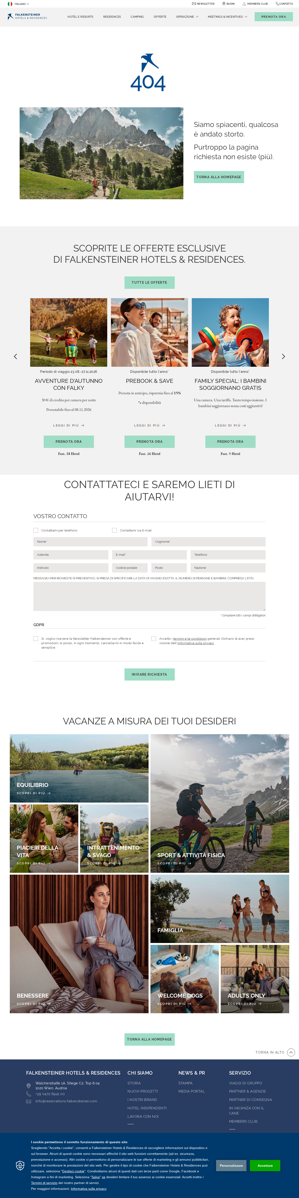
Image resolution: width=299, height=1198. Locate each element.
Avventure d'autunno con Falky (69, 384)
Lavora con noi (143, 1116)
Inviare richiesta (149, 674)
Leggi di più (66, 425)
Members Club (243, 1121)
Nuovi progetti (143, 1091)
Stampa (185, 1083)
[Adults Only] (255, 979)
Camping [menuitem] (137, 16)
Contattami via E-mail (136, 530)
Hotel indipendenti (147, 1108)
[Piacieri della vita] (44, 838)
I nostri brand (142, 1100)
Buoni (231, 3)
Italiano (20, 4)
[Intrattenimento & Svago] (114, 838)
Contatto (286, 3)
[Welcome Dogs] (184, 979)
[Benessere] (79, 944)
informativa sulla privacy (196, 643)
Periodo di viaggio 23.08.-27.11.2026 (68, 372)
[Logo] (27, 16)
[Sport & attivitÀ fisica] (219, 803)
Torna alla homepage (218, 177)
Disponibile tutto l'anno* (149, 372)
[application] (149, 1165)
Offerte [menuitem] (160, 16)
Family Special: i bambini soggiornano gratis (230, 384)
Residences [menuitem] (112, 16)
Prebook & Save (149, 380)
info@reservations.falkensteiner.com (66, 1101)
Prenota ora (69, 442)
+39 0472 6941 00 (50, 1094)
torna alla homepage (149, 1039)
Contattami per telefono (59, 530)
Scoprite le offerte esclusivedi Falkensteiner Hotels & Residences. (149, 263)
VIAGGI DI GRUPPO (245, 1083)
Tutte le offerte (149, 282)
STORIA (134, 1083)
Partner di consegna (250, 1100)
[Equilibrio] (79, 768)
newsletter (205, 3)
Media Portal (191, 1091)
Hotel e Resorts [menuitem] (80, 16)
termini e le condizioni (190, 638)
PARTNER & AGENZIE (247, 1091)
